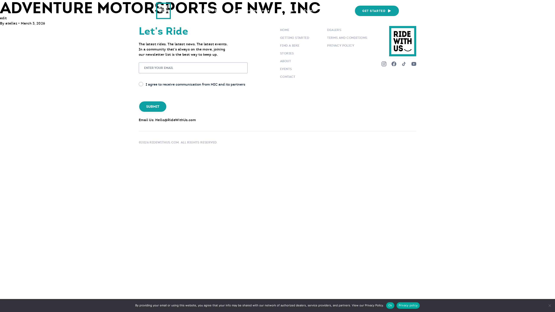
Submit (152, 106)
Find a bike (289, 45)
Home (284, 30)
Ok (390, 305)
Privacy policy (408, 305)
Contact (287, 77)
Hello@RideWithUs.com (175, 120)
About (285, 61)
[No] (549, 305)
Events (310, 10)
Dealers (334, 30)
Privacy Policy (340, 45)
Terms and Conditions (347, 38)
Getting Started (294, 38)
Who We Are (336, 10)
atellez (11, 23)
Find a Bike (212, 10)
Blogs (289, 10)
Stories (287, 53)
